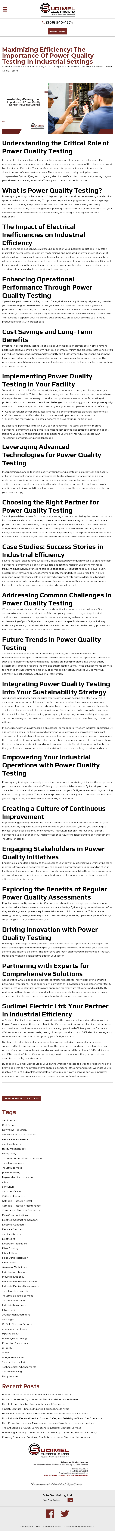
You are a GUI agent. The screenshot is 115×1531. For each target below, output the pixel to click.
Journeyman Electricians (16, 1314)
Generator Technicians (14, 1267)
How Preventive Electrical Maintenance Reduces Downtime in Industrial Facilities (48, 1423)
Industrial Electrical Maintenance (20, 1286)
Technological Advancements (19, 1366)
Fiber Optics (9, 1262)
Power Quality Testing (14, 1338)
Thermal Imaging (12, 1371)
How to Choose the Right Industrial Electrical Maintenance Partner (40, 1399)
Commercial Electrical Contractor (21, 1210)
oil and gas (8, 1319)
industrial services (12, 1167)
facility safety (9, 1153)
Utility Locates (10, 1376)
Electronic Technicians (14, 1243)
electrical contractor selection (19, 1134)
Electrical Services (12, 1229)
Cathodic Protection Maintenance (21, 1205)
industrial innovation (13, 1300)
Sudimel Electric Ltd (13, 1362)
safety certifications (13, 1357)
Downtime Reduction (14, 1129)
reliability (7, 1347)
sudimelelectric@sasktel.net (39, 1071)
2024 (5, 1181)
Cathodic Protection (13, 1196)
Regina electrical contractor (18, 1177)
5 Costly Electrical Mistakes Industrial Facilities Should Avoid (35, 1408)
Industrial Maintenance (15, 1305)
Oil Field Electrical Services (17, 1324)
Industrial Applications (14, 1272)
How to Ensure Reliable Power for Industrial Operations (33, 1404)
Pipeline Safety (10, 1333)
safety (5, 1352)
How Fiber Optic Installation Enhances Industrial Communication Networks (45, 1413)
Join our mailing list (57, 1495)
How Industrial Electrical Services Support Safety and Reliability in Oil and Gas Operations (52, 1418)
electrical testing (11, 1144)
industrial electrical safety (16, 1291)
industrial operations (13, 1163)
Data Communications (15, 1215)
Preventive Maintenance (16, 1343)
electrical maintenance (15, 1139)
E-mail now (57, 31)
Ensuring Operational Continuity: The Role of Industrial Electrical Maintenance (46, 1437)
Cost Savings (72, 66)
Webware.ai (87, 1526)
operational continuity (14, 1329)
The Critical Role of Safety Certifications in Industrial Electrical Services (41, 1427)
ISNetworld (8, 1310)
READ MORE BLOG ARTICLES (21, 1098)
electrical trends (11, 1234)
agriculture (8, 1186)
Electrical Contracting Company (20, 1219)
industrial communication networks (22, 1158)
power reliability (11, 1172)
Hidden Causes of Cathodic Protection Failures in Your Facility (36, 1394)
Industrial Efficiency (92, 66)
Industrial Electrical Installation (19, 1281)
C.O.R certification (12, 1191)
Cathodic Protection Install (17, 1200)
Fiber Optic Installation (15, 1257)
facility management (13, 1148)
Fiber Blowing (10, 1248)
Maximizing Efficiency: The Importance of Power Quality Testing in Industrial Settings (49, 1432)
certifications (9, 1120)
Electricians (8, 1238)
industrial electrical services (17, 1295)
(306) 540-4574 (59, 22)
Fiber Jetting (9, 1253)
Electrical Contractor (13, 1224)
